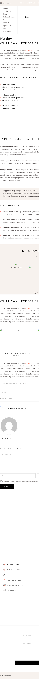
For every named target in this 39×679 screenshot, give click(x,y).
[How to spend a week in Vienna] (17, 340)
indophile (4, 392)
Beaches (4, 383)
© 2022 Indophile (5, 676)
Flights (9, 383)
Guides (14, 383)
